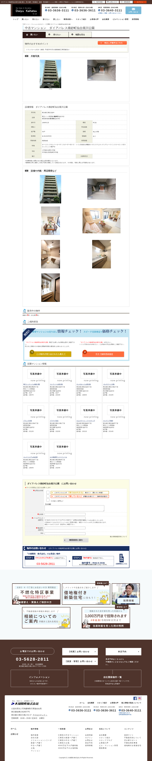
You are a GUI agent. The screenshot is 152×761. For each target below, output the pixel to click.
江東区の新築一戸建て (67, 738)
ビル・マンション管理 (108, 745)
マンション (35, 751)
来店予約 (122, 652)
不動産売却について (132, 738)
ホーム (82, 703)
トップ (15, 19)
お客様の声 (94, 19)
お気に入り (113, 2)
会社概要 (105, 19)
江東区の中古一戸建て (67, 740)
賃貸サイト (129, 735)
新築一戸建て (36, 743)
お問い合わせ (133, 12)
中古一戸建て (36, 745)
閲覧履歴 (127, 2)
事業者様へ (68, 19)
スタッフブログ (105, 740)
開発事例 (103, 748)
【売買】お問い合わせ (79, 652)
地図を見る (80, 35)
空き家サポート (131, 740)
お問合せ (89, 740)
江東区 (48, 24)
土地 (33, 748)
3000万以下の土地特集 (68, 748)
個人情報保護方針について (118, 536)
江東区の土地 (63, 743)
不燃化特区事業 (131, 743)
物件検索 (99, 2)
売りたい (35, 19)
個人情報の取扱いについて (131, 703)
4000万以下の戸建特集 (68, 745)
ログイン (140, 2)
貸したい (56, 19)
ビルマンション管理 (120, 19)
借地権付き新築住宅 (132, 745)
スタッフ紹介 (81, 19)
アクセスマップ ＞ (40, 715)
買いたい (25, 19)
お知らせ (14, 734)
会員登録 (89, 735)
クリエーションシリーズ (41, 740)
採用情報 (135, 19)
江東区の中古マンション (68, 735)
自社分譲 (34, 738)
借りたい (46, 19)
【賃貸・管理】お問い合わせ (79, 661)
